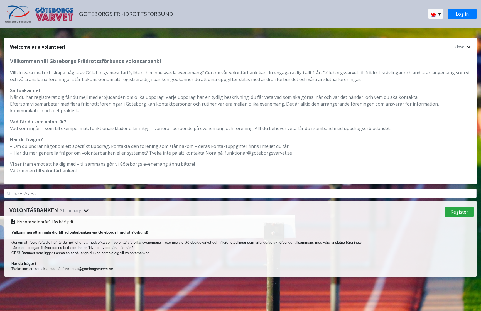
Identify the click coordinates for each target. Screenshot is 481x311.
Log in (462, 14)
